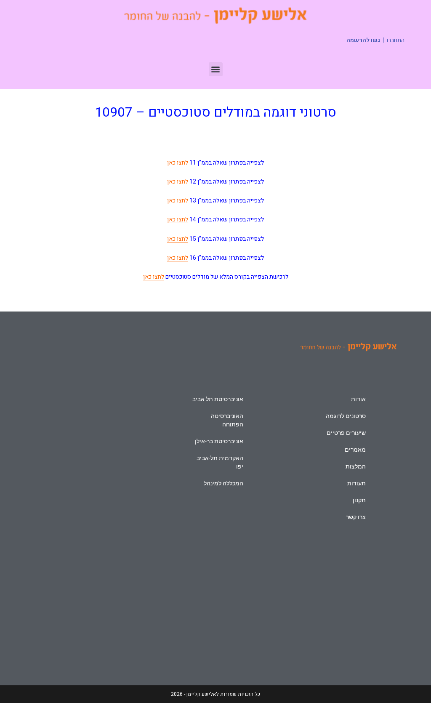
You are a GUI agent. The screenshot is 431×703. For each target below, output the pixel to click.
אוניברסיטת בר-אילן (219, 441)
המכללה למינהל (223, 483)
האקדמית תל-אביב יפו (220, 462)
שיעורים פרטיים (346, 432)
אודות (358, 399)
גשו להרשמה (363, 40)
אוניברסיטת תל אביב (217, 399)
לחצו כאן (177, 162)
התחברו (395, 40)
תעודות (356, 483)
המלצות (356, 466)
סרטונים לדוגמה (346, 416)
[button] (216, 69)
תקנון (359, 500)
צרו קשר (356, 517)
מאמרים (355, 449)
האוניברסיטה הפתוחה (227, 420)
